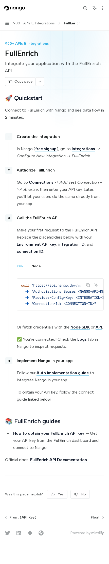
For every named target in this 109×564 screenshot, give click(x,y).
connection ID (30, 251)
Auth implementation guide (63, 372)
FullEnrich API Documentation (58, 459)
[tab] (21, 266)
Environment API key (36, 244)
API (99, 327)
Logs (82, 339)
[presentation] (60, 294)
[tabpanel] (60, 298)
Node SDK (80, 327)
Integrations (83, 148)
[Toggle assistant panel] (94, 8)
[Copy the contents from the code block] (88, 285)
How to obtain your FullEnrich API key (48, 433)
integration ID (71, 244)
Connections (41, 182)
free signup (46, 148)
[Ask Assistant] (96, 285)
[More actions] (102, 8)
